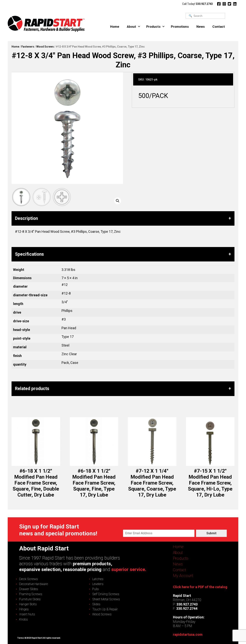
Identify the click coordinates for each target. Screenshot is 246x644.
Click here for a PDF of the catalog (200, 587)
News (200, 26)
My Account (183, 575)
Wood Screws (45, 46)
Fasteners (27, 46)
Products (153, 26)
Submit (211, 533)
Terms (20, 638)
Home (114, 26)
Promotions (180, 26)
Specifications (29, 254)
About (131, 26)
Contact (218, 26)
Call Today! (197, 3)
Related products (32, 388)
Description (26, 218)
